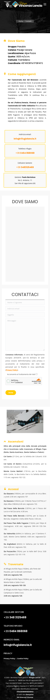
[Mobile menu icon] (44, 4)
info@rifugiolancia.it (18, 645)
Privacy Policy (11, 370)
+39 (25, 153)
